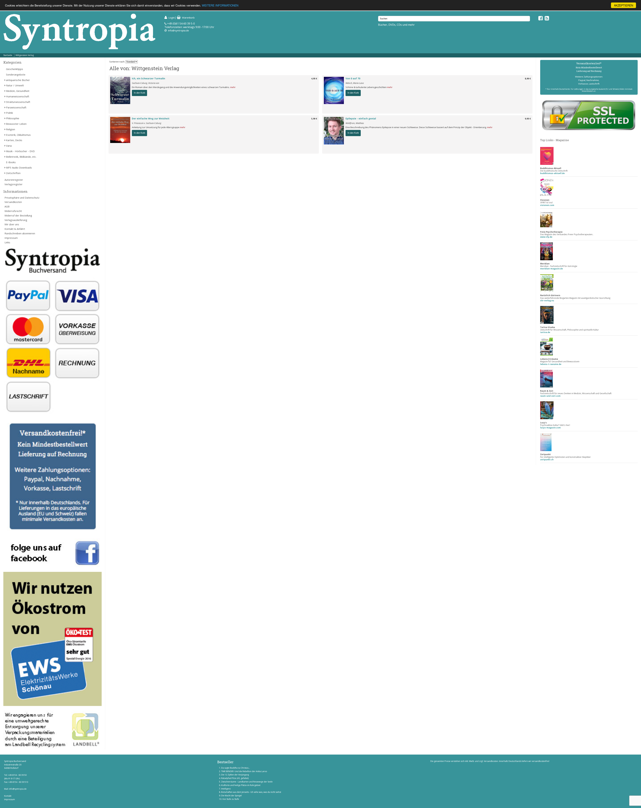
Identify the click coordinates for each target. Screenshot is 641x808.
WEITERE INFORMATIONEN (220, 5)
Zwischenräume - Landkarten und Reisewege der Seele (247, 781)
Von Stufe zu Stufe (230, 799)
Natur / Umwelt (15, 85)
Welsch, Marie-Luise (355, 83)
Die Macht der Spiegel (231, 795)
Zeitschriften (13, 173)
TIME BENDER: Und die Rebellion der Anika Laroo (244, 771)
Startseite (7, 55)
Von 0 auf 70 (353, 78)
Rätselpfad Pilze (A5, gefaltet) (235, 778)
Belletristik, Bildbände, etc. (21, 156)
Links (7, 242)
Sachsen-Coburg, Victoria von (145, 83)
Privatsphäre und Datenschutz (22, 197)
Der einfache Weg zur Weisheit (150, 118)
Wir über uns (12, 224)
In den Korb (139, 93)
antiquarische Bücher (18, 80)
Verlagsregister (14, 184)
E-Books (11, 162)
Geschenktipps (14, 69)
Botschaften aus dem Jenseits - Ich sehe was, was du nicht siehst (251, 792)
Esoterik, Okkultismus (18, 134)
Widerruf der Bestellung (18, 215)
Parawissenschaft (16, 107)
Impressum (11, 237)
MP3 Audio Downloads (19, 167)
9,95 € (528, 118)
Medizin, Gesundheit (17, 91)
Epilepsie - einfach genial (361, 118)
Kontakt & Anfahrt (15, 228)
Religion (10, 129)
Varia (9, 145)
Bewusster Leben (16, 123)
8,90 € (528, 78)
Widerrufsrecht (13, 211)
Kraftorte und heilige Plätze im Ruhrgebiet (240, 785)
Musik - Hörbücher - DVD (20, 151)
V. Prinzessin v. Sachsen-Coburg (146, 123)
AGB (7, 206)
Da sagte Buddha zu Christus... (235, 767)
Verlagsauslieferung (16, 220)
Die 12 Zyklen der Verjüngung (235, 774)
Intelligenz (226, 788)
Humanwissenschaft (17, 96)
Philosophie (12, 118)
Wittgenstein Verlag (25, 55)
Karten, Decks (14, 140)
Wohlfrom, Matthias (355, 123)
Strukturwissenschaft (18, 102)
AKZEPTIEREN (623, 5)
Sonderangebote (15, 74)
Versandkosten (13, 202)
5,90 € (314, 118)
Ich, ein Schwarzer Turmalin (148, 78)
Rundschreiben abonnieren (20, 233)
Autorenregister (14, 179)
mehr (233, 87)
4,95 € (314, 78)
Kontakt (7, 795)
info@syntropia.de (178, 30)
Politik (9, 112)
